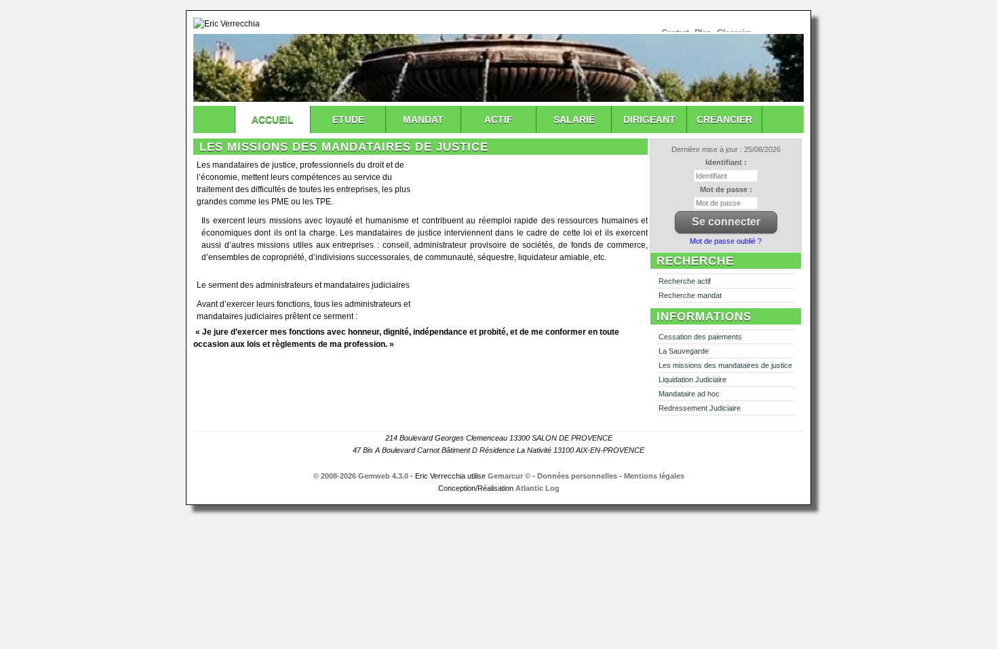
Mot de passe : (726, 189)
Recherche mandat (690, 295)
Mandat (423, 119)
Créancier (724, 119)
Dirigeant (649, 119)
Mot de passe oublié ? (726, 241)
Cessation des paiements (700, 337)
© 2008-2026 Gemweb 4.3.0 (360, 476)
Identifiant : (726, 162)
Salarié (574, 119)
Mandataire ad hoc (689, 394)
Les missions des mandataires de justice (725, 365)
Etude (348, 119)
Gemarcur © (509, 476)
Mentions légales (654, 476)
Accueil (273, 119)
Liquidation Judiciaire (692, 379)
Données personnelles (577, 476)
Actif (498, 119)
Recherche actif (685, 281)
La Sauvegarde (684, 351)
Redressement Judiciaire (700, 408)
